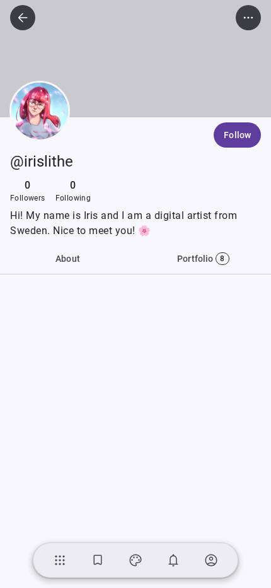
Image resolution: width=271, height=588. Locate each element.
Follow (237, 135)
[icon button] (22, 17)
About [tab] (67, 259)
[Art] (135, 560)
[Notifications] (173, 560)
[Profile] (211, 560)
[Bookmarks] (97, 560)
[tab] (203, 259)
